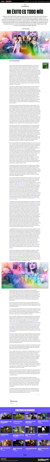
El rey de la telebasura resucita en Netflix (43, 422)
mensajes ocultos (22, 182)
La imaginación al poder (4, 434)
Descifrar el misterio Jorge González (17, 449)
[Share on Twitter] (13, 60)
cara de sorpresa (29, 320)
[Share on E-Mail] (19, 60)
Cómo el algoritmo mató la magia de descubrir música (6, 422)
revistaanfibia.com (26, 1)
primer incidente (37, 202)
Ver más (25, 455)
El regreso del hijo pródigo (17, 421)
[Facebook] (7, 1)
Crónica (27, 426)
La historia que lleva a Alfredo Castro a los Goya (30, 422)
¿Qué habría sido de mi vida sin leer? (43, 435)
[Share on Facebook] (14, 60)
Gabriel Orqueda (26, 28)
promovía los (20, 149)
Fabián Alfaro (3, 423)
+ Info (11, 403)
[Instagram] (9, 1)
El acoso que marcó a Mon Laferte (31, 448)
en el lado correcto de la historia (15, 364)
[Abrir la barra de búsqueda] (23, 1)
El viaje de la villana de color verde (5, 449)
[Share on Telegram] (16, 60)
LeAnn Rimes (34, 142)
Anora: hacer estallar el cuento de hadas (43, 449)
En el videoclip (36, 156)
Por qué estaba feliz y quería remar (30, 435)
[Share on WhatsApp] (15, 60)
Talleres (36, 1)
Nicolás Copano (41, 423)
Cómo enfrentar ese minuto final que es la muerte (18, 436)
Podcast (33, 1)
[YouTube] (10, 1)
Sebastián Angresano (17, 423)
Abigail (13, 172)
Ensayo (2, 413)
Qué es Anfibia (47, 1)
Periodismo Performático (41, 1)
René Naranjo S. (16, 437)
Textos (31, 1)
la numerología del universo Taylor (19, 185)
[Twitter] (6, 1)
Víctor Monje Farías (29, 423)
